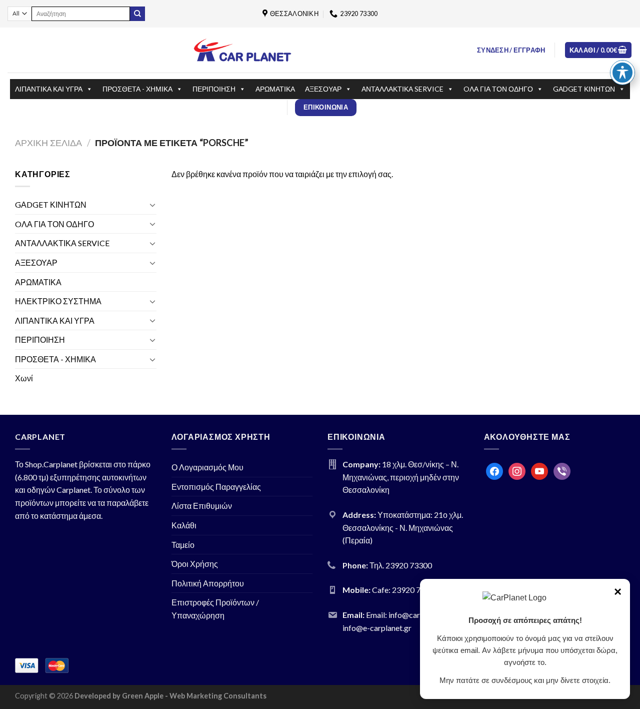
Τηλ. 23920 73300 (401, 565)
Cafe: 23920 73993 (405, 589)
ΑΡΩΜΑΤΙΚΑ (275, 89)
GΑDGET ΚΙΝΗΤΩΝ (584, 89)
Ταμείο (183, 544)
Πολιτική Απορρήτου (208, 583)
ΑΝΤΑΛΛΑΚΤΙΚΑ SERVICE (403, 89)
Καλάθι (184, 525)
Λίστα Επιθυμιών (202, 505)
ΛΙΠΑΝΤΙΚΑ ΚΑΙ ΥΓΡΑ (48, 89)
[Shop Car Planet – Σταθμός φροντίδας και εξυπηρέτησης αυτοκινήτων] (242, 50)
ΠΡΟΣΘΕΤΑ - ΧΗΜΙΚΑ (137, 89)
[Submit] (137, 14)
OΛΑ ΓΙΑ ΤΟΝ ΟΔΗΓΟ (498, 89)
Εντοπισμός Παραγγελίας (216, 486)
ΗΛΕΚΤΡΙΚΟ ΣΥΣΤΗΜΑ (58, 301)
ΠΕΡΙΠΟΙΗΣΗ (214, 89)
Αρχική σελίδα (48, 142)
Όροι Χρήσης (195, 563)
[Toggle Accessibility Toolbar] (622, 73)
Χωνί (24, 378)
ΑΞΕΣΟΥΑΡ (323, 89)
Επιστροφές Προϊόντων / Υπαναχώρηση (215, 608)
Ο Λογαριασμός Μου (208, 467)
